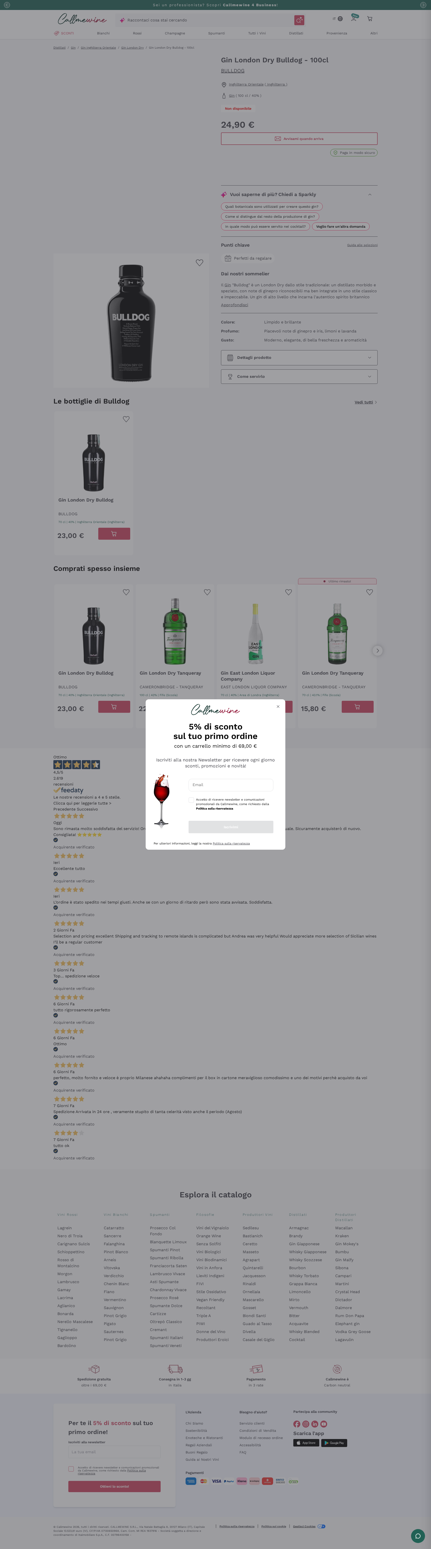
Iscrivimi (231, 827)
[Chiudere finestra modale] (278, 706)
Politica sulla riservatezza (231, 843)
